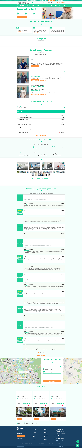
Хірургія (43, 5)
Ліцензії (45, 432)
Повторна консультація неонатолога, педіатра (25, 117)
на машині (28, 403)
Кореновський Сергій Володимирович (38, 71)
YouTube (57, 440)
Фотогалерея (29, 416)
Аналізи (38, 5)
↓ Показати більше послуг (41, 135)
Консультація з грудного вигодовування (24, 124)
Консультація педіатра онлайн (23, 119)
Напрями (28, 5)
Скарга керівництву (20, 438)
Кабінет (60, 5)
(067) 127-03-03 (42, 2)
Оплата (34, 439)
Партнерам (46, 439)
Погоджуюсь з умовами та (51, 378)
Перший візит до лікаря (22, 122)
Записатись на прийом (35, 66)
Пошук (64, 5)
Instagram (56, 440)
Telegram (62, 440)
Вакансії (45, 438)
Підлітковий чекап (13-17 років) (23, 130)
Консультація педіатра (21, 115)
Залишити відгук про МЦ (20, 435)
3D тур (19, 416)
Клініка (44, 371)
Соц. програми (46, 433)
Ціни (56, 5)
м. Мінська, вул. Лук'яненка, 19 (22, 1)
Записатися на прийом (61, 2)
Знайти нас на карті (77, 445)
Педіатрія (20, 111)
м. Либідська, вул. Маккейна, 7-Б (22, 2)
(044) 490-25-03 (49, 2)
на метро (24, 403)
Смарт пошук (19, 106)
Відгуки (52, 5)
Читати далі (19, 31)
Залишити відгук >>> (41, 355)
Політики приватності (54, 378)
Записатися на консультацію (22, 16)
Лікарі (33, 5)
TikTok (61, 440)
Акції (47, 5)
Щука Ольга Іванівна (35, 56)
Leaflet (77, 383)
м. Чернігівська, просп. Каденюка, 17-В (23, 3)
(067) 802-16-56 (19, 433)
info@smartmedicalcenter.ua (41, 423)
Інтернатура (46, 435)
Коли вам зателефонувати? (44, 374)
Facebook (59, 440)
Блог (45, 436)
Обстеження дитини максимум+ (23, 132)
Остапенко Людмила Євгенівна (37, 85)
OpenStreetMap (80, 383)
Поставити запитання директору (22, 439)
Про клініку (46, 429)
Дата (43, 368)
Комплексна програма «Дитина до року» (24, 129)
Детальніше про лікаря (43, 66)
